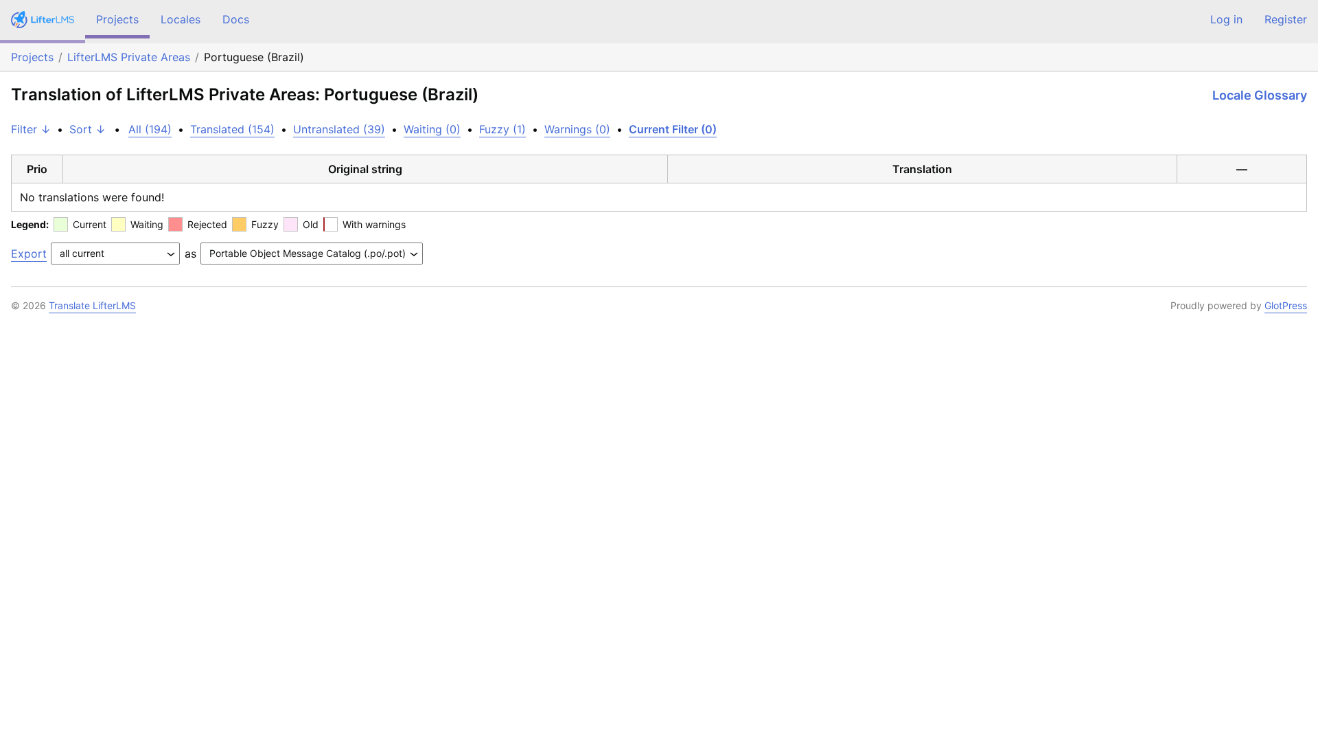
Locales (180, 19)
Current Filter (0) (673, 129)
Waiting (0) (432, 129)
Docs (235, 19)
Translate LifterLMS (92, 305)
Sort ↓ (87, 129)
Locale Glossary (1259, 95)
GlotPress (1285, 305)
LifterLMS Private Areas (128, 57)
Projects (117, 19)
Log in (1226, 19)
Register (1285, 19)
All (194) (150, 129)
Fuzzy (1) (502, 129)
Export (29, 253)
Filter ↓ (31, 129)
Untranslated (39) (339, 129)
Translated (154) (232, 129)
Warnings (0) (577, 129)
